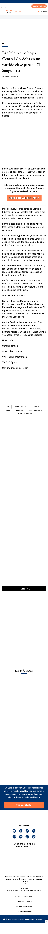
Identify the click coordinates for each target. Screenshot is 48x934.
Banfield (36, 407)
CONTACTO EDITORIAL (24, 911)
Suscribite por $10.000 (39, 6)
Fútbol (8, 410)
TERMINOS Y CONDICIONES (24, 896)
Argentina (19, 410)
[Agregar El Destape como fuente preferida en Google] (24, 81)
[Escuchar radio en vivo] (3, 11)
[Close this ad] (46, 921)
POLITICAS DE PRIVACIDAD (24, 901)
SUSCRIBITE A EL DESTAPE (23, 198)
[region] (24, 34)
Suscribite (24, 805)
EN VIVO (43, 12)
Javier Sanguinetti (35, 410)
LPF (8, 407)
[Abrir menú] (3, 6)
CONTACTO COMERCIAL (24, 906)
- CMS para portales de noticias (26, 919)
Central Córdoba (21, 407)
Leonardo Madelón (25, 413)
